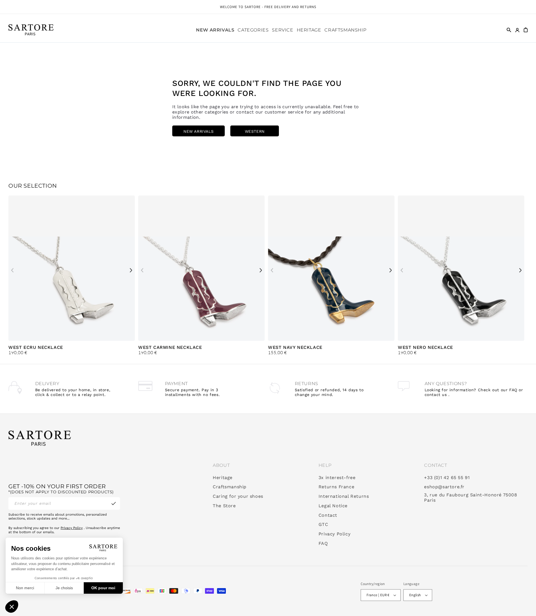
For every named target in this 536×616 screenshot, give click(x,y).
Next (131, 270)
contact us (436, 394)
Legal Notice (333, 505)
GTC (323, 524)
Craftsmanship (230, 486)
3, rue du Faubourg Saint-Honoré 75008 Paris (470, 497)
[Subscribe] (113, 503)
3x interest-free (337, 477)
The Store (224, 505)
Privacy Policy (72, 528)
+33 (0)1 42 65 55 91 (447, 477)
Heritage (223, 477)
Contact (328, 515)
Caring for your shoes (238, 496)
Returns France (336, 486)
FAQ (323, 543)
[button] (253, 30)
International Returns (344, 496)
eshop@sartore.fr (444, 486)
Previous (12, 270)
